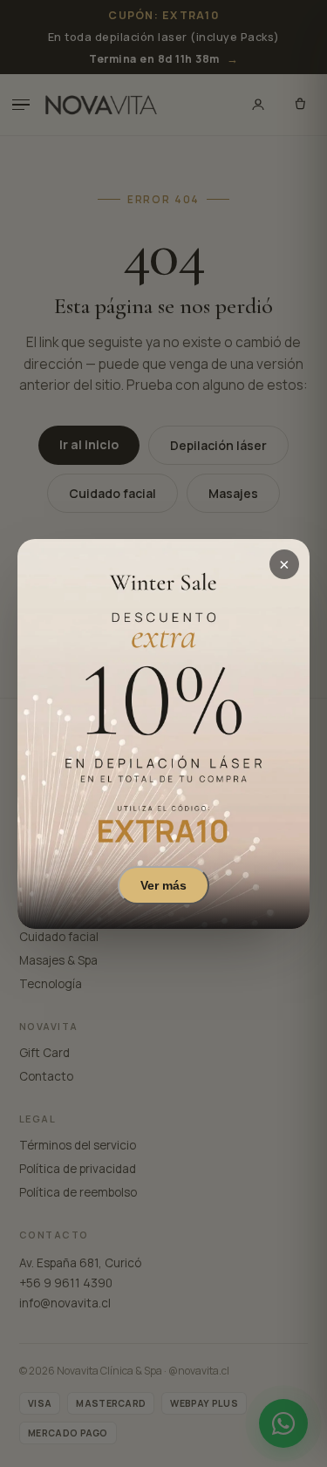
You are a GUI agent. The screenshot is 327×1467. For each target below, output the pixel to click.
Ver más (163, 884)
